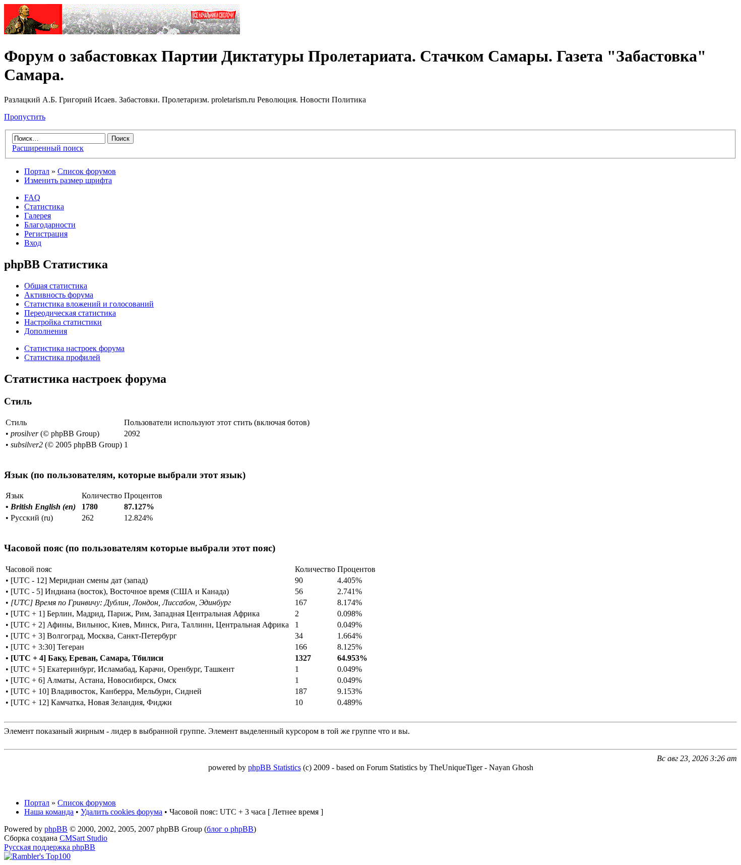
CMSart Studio (83, 838)
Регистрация (46, 233)
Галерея (37, 215)
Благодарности (50, 224)
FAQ (32, 197)
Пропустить (24, 116)
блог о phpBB (230, 829)
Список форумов (86, 171)
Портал (36, 171)
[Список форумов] (122, 31)
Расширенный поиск (48, 148)
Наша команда (49, 812)
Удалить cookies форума (121, 812)
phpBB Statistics (274, 767)
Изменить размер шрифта (68, 180)
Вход (32, 243)
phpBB (56, 829)
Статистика (44, 206)
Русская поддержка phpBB (49, 847)
